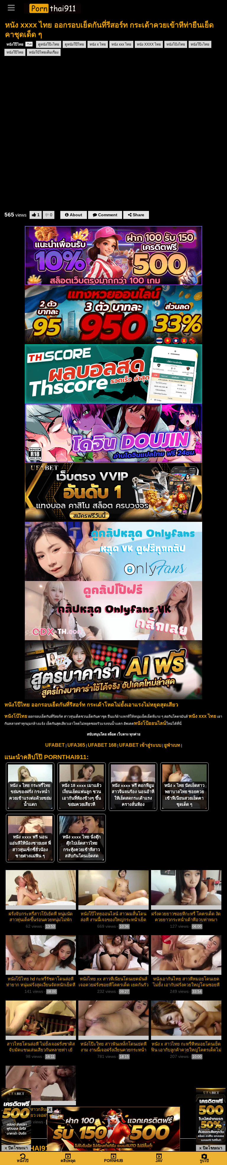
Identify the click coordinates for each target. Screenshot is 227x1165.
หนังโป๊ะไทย (200, 44)
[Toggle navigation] (13, 7)
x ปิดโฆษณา (16, 1147)
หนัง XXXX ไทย (149, 44)
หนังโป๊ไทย (19, 44)
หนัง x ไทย (98, 44)
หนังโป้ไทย (15, 716)
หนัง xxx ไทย (121, 44)
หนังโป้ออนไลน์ (150, 723)
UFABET (55, 745)
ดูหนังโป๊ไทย (74, 44)
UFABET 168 (102, 745)
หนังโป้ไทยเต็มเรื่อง (44, 52)
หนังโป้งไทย (175, 44)
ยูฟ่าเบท (172, 745)
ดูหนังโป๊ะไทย (48, 44)
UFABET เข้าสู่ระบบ (140, 745)
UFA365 (76, 745)
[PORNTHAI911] (52, 8)
